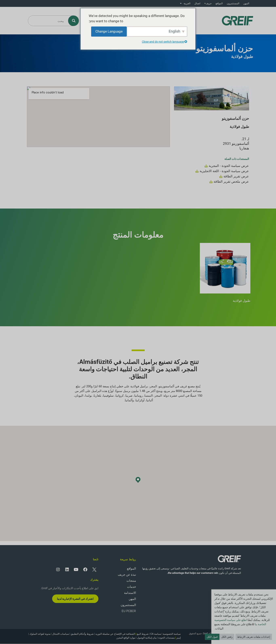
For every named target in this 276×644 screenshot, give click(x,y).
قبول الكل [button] (212, 636)
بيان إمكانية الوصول (147, 637)
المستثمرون (233, 3)
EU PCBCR (129, 611)
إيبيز (178, 637)
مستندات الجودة (166, 637)
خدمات (131, 587)
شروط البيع (143, 633)
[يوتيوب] (76, 570)
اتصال (197, 3)
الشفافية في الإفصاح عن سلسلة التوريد (115, 633)
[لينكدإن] (67, 570)
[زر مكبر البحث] (73, 20)
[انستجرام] (58, 570)
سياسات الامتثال (60, 633)
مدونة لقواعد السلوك (39, 633)
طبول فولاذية (241, 300)
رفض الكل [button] (227, 636)
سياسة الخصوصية (172, 633)
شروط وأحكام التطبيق (82, 633)
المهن (246, 3)
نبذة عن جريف (127, 574)
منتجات (131, 581)
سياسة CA (155, 633)
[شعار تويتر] (94, 570)
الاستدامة (130, 593)
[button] (138, 479)
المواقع (219, 3)
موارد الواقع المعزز (125, 637)
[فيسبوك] (85, 570)
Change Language (109, 31)
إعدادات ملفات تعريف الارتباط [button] (253, 636)
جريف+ (208, 3)
